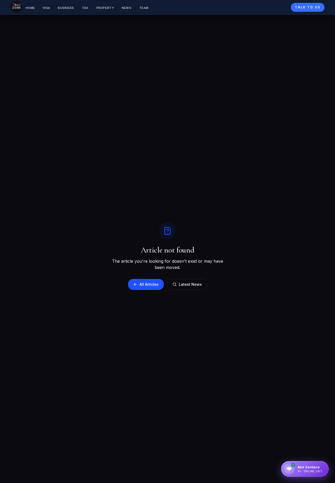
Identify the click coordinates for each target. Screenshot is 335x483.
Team (143, 8)
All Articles (149, 284)
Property (105, 8)
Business (66, 8)
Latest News (190, 284)
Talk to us (307, 7)
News (126, 8)
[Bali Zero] (16, 6)
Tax (85, 8)
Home (30, 8)
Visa (46, 8)
